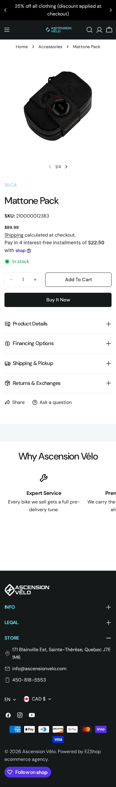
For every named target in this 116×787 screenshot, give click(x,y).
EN (7, 699)
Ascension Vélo (39, 751)
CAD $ (39, 699)
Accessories (50, 46)
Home (22, 46)
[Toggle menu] (7, 30)
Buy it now (58, 300)
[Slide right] (66, 166)
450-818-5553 (29, 680)
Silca (10, 185)
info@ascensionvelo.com (39, 668)
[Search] (89, 30)
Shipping (13, 235)
